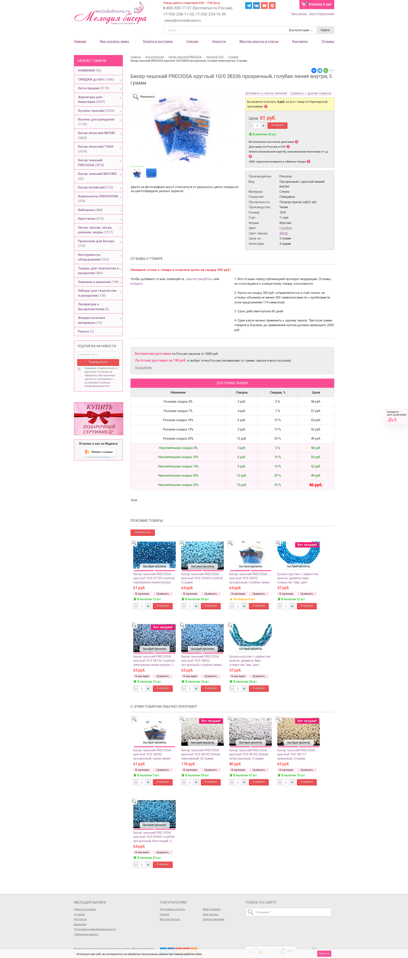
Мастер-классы (170, 919)
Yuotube (264, 5)
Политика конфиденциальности (95, 929)
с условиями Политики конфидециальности (99, 383)
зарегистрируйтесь (199, 279)
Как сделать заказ (114, 41)
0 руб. (320, 4)
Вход (312, 13)
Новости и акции (85, 909)
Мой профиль (212, 909)
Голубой (285, 228)
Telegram (248, 5)
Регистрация (326, 13)
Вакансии (80, 924)
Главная (80, 41)
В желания (142, 593)
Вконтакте (256, 5)
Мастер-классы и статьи (259, 41)
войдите (136, 284)
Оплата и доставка (158, 41)
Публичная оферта (86, 934)
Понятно (324, 953)
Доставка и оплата (172, 909)
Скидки (192, 41)
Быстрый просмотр (154, 566)
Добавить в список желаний (266, 93)
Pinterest (272, 5)
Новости (219, 41)
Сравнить (396, 416)
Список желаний (213, 919)
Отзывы (79, 914)
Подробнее (143, 367)
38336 (283, 233)
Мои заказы (299, 13)
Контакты (80, 919)
